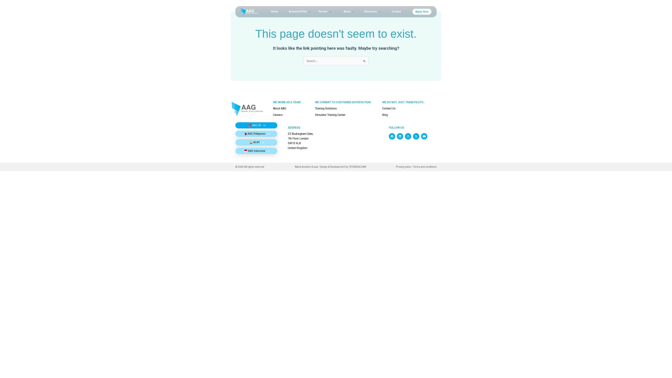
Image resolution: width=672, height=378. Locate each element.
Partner (323, 11)
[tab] (256, 125)
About (347, 11)
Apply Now (422, 11)
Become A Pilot (298, 11)
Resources (370, 11)
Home (274, 11)
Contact (396, 11)
